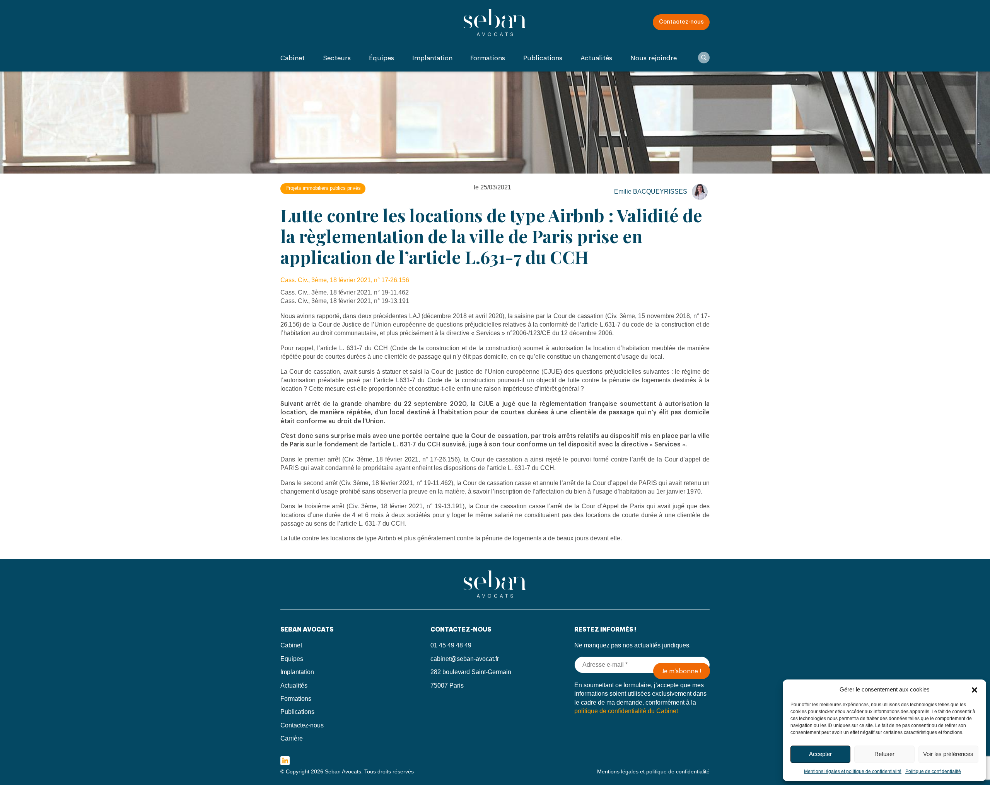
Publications (542, 58)
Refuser (884, 754)
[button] (974, 689)
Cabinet (292, 58)
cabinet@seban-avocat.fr (464, 659)
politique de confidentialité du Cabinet (626, 711)
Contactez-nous (681, 22)
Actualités (596, 58)
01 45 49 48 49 (450, 645)
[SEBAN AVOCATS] (495, 22)
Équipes (381, 58)
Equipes (291, 659)
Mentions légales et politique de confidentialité (852, 771)
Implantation (432, 58)
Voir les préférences (948, 754)
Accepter (820, 754)
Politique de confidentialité (933, 771)
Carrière (291, 738)
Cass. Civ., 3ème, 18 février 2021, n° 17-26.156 (344, 280)
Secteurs (337, 58)
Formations (487, 58)
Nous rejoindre (653, 58)
